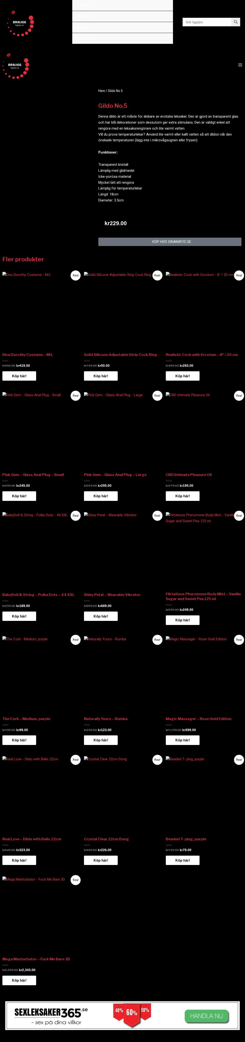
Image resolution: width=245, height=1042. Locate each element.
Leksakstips (86, 38)
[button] (169, 242)
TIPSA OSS (86, 16)
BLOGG (82, 27)
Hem (101, 91)
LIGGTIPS (84, 5)
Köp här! (19, 376)
